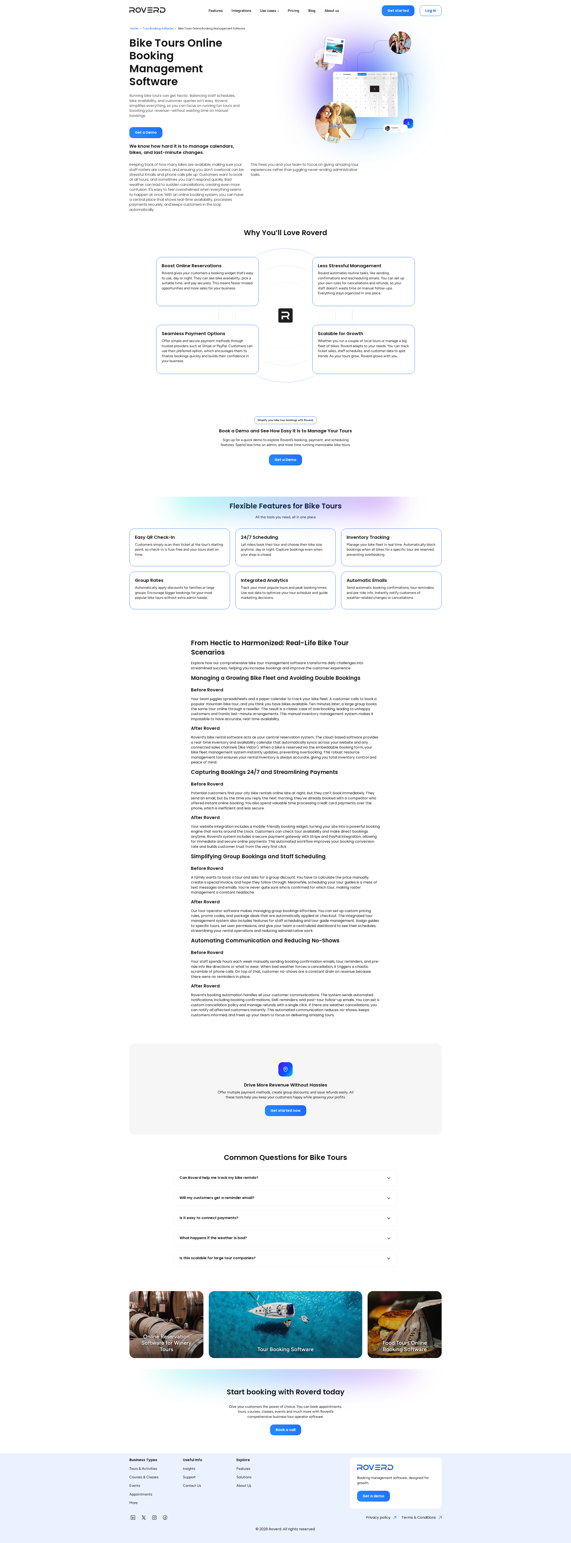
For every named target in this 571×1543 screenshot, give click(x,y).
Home (134, 28)
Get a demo (373, 1496)
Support (189, 1477)
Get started (398, 10)
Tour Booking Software (158, 28)
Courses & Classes (143, 1477)
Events (134, 1485)
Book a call (286, 1429)
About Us (243, 1485)
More (133, 1503)
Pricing (293, 10)
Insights (189, 1468)
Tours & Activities (143, 1468)
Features (216, 10)
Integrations (241, 10)
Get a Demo (146, 132)
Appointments (140, 1494)
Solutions (243, 1477)
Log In (430, 10)
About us (332, 10)
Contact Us (192, 1485)
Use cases (268, 10)
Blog (312, 10)
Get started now (286, 1110)
